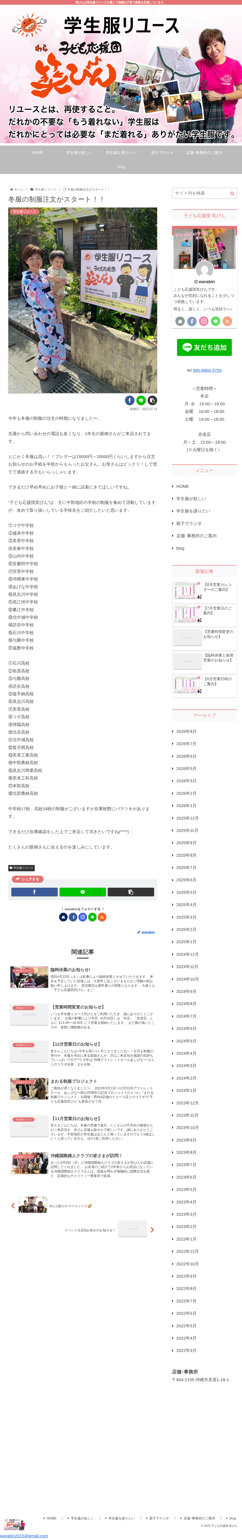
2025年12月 (187, 818)
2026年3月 (186, 781)
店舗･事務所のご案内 (196, 535)
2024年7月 (186, 1016)
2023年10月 (187, 1127)
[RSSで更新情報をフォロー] (102, 917)
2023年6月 (186, 1177)
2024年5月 (186, 1041)
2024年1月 (186, 1090)
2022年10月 (187, 1264)
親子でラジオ (189, 523)
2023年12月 (187, 1103)
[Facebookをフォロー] (73, 917)
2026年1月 (186, 805)
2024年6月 (186, 1028)
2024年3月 (186, 1065)
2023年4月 (186, 1202)
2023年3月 (186, 1214)
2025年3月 (186, 917)
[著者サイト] (63, 917)
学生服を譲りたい (193, 511)
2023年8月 (186, 1152)
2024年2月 (186, 1078)
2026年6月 (186, 756)
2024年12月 (187, 954)
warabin (207, 281)
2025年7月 (186, 867)
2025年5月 (186, 892)
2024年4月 (186, 1053)
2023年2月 (186, 1226)
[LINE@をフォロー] (92, 917)
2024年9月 (186, 991)
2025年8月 (186, 855)
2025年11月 (187, 830)
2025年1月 (186, 941)
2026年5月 (186, 768)
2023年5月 (186, 1189)
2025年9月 (186, 842)
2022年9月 (186, 1276)
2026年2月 (186, 793)
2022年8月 (186, 1288)
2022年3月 (186, 1350)
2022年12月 (187, 1251)
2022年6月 (186, 1313)
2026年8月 (186, 731)
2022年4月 (186, 1338)
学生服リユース (23, 867)
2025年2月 (186, 929)
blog (180, 548)
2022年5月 (186, 1326)
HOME (182, 486)
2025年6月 (186, 880)
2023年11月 (187, 1115)
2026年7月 (186, 743)
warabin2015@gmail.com (24, 1536)
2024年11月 (187, 966)
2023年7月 (186, 1164)
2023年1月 (186, 1239)
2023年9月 (186, 1140)
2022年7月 (186, 1301)
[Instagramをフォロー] (82, 917)
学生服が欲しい (191, 498)
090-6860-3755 (207, 370)
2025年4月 (186, 904)
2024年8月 (186, 1003)
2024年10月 (187, 979)
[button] (232, 193)
